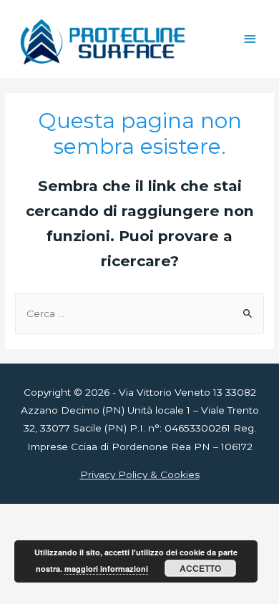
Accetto (200, 568)
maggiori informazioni (106, 568)
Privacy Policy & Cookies (140, 474)
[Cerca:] (139, 313)
